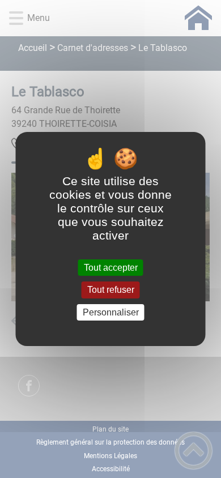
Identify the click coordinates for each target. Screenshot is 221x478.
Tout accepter (111, 267)
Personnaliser (111, 312)
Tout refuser (110, 290)
